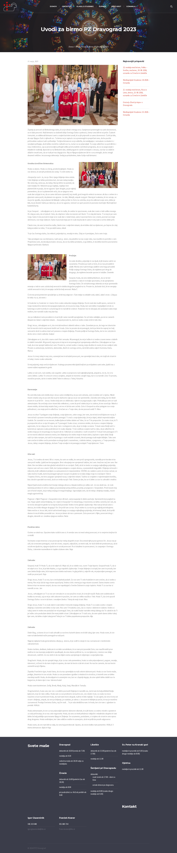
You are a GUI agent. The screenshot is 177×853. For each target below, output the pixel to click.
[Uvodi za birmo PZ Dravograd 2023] (73, 95)
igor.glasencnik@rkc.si (36, 829)
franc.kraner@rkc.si (67, 829)
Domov (71, 46)
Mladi (78, 46)
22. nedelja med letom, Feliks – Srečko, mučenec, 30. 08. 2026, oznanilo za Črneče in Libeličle (135, 70)
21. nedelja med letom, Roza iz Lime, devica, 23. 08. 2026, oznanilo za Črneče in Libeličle (135, 92)
